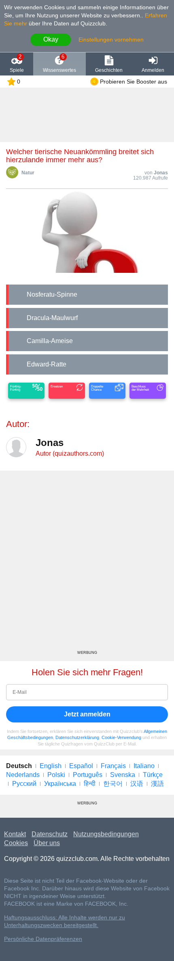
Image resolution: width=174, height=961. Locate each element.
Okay (50, 39)
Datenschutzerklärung (77, 737)
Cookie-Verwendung (121, 737)
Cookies (16, 843)
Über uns (47, 843)
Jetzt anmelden (87, 714)
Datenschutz (50, 834)
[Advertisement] (87, 563)
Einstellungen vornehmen (111, 39)
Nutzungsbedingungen (106, 834)
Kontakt (15, 834)
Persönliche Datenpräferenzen (43, 939)
